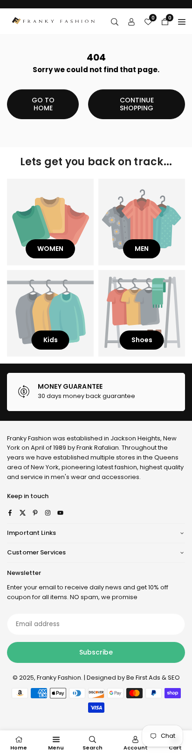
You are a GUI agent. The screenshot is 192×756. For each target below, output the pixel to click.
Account (135, 747)
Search (92, 747)
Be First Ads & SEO (153, 677)
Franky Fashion (29, 438)
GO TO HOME (43, 104)
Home (18, 747)
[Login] (131, 21)
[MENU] (181, 21)
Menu (56, 747)
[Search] (114, 21)
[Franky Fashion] (53, 21)
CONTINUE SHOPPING (137, 104)
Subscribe (96, 652)
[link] (96, 392)
